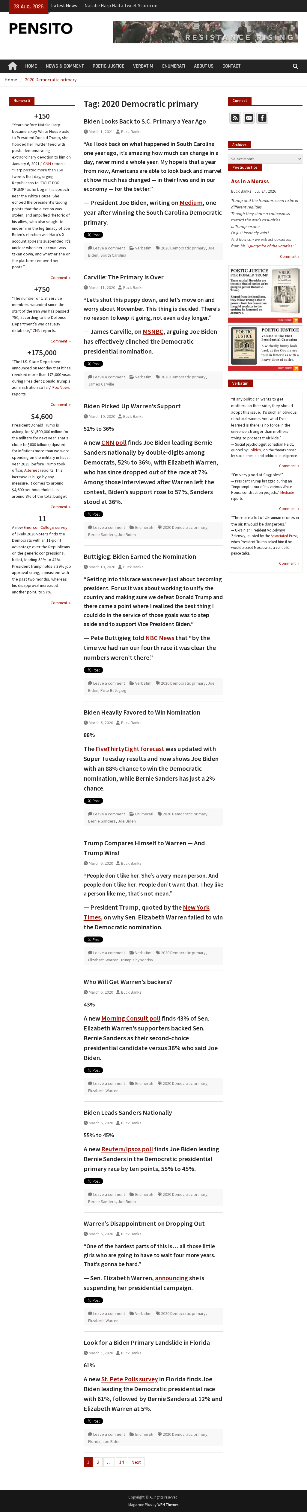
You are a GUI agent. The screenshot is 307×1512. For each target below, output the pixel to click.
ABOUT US (203, 66)
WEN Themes (167, 1504)
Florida (94, 1441)
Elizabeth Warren (103, 960)
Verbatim (143, 248)
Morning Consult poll (130, 1018)
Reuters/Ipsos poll (127, 1149)
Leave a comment (109, 248)
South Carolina (113, 255)
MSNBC (153, 331)
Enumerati (144, 527)
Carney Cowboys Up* (106, 5)
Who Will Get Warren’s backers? (128, 981)
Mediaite (287, 492)
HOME (31, 66)
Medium (191, 202)
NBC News (159, 638)
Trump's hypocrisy (137, 960)
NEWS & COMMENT (65, 66)
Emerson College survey (45, 527)
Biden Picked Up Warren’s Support (132, 406)
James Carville (101, 384)
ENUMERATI (173, 66)
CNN (47, 163)
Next (136, 1462)
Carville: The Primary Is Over (124, 277)
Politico (255, 449)
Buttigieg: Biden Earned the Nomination (140, 556)
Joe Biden (127, 534)
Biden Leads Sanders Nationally (128, 1112)
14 (121, 1462)
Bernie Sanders (102, 534)
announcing (171, 1278)
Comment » (289, 256)
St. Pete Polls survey (129, 1379)
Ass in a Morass (250, 181)
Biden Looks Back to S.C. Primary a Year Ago (145, 121)
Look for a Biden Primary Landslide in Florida (147, 1342)
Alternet (31, 470)
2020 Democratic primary (183, 248)
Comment (59, 277)
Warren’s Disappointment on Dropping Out (144, 1223)
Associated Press (284, 535)
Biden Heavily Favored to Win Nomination (142, 712)
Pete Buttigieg (113, 690)
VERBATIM (143, 66)
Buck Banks (131, 131)
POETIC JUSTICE (108, 66)
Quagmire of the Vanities (270, 246)
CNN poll (114, 442)
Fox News (61, 387)
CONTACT (231, 66)
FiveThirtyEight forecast (130, 748)
